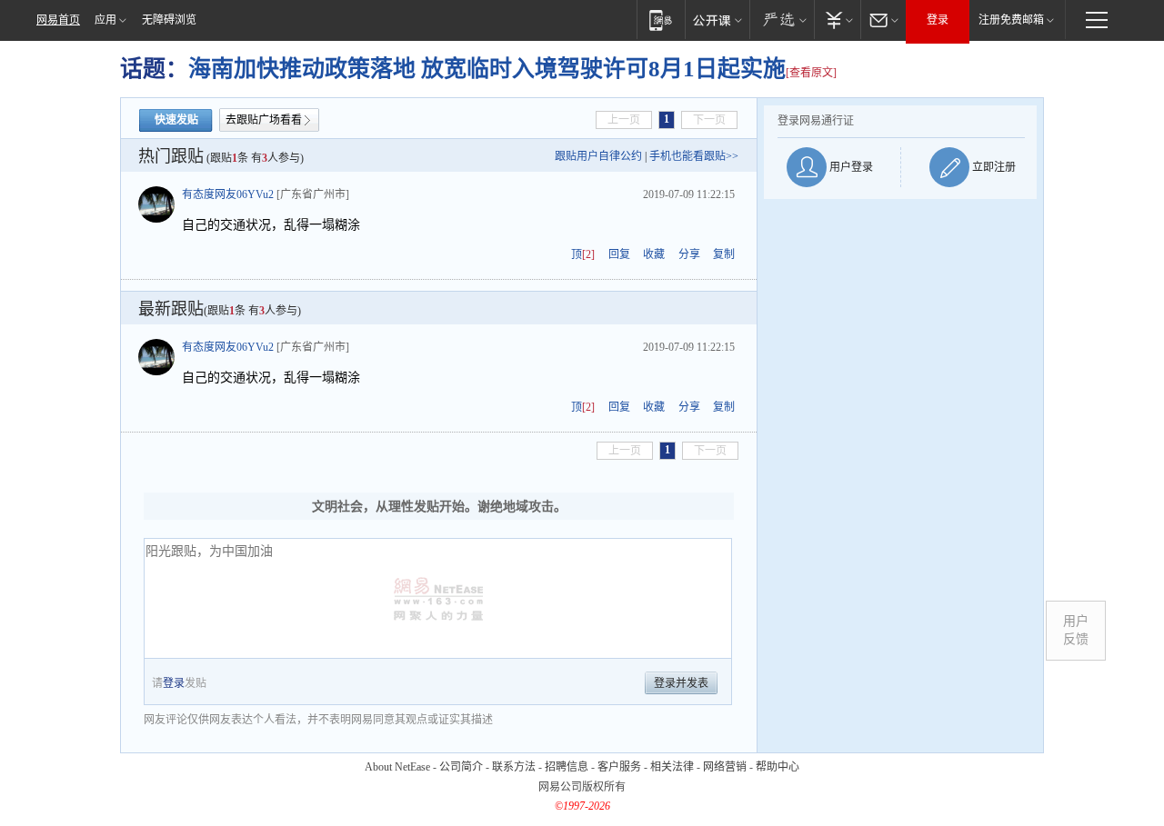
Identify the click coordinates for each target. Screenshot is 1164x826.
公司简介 (461, 767)
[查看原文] (811, 72)
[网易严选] (781, 19)
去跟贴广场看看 (264, 120)
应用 (105, 20)
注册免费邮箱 (1011, 20)
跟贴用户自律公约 (598, 156)
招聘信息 (566, 767)
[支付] (837, 19)
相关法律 (672, 767)
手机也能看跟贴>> (693, 156)
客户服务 (619, 767)
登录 (937, 20)
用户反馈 (1076, 630)
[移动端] (661, 19)
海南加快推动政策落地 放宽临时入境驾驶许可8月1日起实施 (487, 68)
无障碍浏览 (169, 20)
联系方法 (514, 767)
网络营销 (725, 767)
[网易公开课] (717, 19)
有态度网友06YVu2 (228, 194)
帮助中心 (777, 767)
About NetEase (397, 767)
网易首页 (58, 20)
